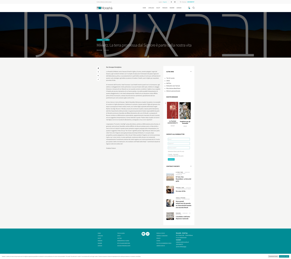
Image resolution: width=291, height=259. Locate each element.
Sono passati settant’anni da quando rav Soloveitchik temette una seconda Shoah (183, 204)
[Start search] (193, 8)
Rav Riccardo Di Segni (185, 189)
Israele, (178, 198)
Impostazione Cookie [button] (273, 256)
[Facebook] (143, 234)
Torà (107, 39)
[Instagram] (148, 234)
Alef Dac (168, 83)
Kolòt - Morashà (173, 154)
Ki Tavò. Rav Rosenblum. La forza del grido (183, 179)
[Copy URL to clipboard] (98, 79)
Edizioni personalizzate (173, 91)
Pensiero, (178, 187)
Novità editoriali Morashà (176, 156)
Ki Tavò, (178, 172)
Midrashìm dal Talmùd (173, 86)
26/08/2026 (188, 187)
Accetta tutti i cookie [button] (284, 256)
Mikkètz (100, 39)
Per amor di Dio (181, 191)
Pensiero (182, 198)
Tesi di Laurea (170, 78)
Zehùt (168, 81)
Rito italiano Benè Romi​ (173, 88)
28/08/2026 (187, 172)
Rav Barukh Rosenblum (180, 174)
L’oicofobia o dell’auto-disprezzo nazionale (183, 218)
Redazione (187, 199)
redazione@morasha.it (182, 242)
